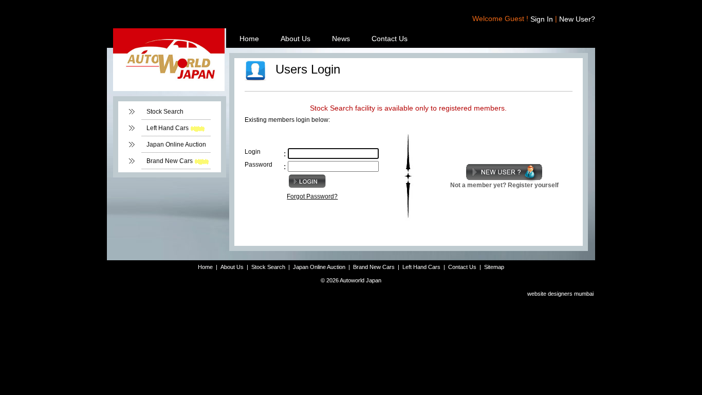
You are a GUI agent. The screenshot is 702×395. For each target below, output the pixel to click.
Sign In (541, 19)
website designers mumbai (560, 294)
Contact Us (390, 38)
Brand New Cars (169, 161)
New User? (577, 19)
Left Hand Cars (167, 128)
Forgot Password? (312, 196)
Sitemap (494, 267)
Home (249, 38)
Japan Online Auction (176, 144)
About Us (295, 38)
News (341, 38)
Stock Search (164, 111)
